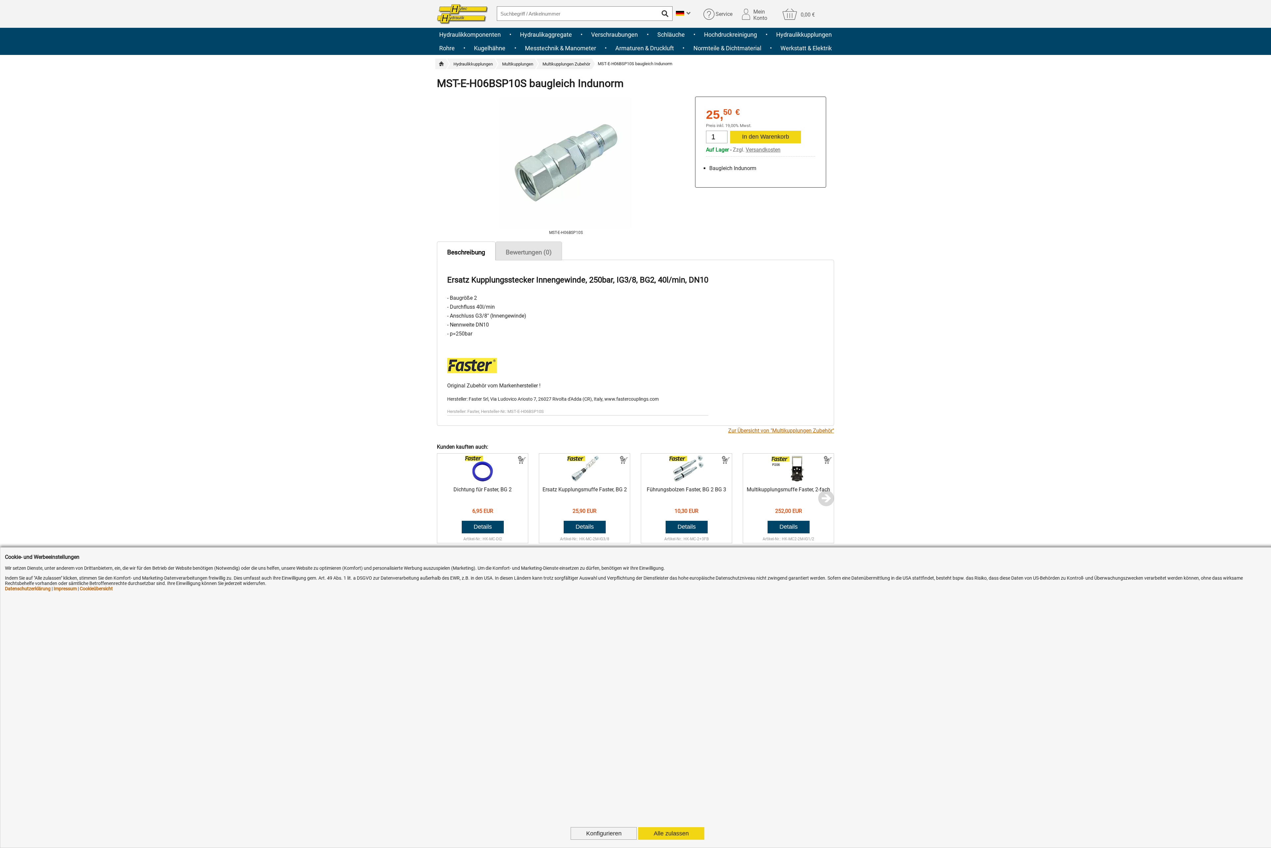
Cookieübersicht (96, 588)
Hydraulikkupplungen (804, 34)
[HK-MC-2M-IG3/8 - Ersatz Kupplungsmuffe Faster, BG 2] (584, 480)
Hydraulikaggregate (546, 34)
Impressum (65, 588)
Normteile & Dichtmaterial (727, 48)
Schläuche (671, 34)
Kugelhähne (489, 48)
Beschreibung (466, 252)
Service (724, 14)
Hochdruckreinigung (730, 34)
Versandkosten (763, 150)
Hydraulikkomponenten (470, 34)
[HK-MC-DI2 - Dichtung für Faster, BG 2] (482, 480)
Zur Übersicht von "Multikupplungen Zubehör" (781, 430)
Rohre (447, 48)
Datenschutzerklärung (28, 588)
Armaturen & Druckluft (644, 48)
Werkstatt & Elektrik (806, 48)
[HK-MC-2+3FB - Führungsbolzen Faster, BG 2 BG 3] (686, 480)
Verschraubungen (614, 34)
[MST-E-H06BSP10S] (566, 227)
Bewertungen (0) (529, 252)
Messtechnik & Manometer (560, 48)
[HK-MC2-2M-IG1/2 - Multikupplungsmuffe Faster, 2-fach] (788, 480)
